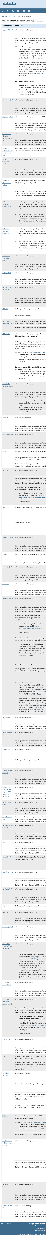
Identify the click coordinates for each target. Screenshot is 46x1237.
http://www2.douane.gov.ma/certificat (30, 628)
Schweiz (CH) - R (7, 872)
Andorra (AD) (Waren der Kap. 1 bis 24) (7, 161)
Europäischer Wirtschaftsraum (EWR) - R (7, 386)
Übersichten (15, 16)
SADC (4, 842)
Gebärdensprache (39, 1230)
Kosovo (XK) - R (7, 567)
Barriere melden (40, 1226)
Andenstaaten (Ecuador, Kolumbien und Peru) (7, 137)
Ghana (4, 451)
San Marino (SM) (7, 857)
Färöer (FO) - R (7, 417)
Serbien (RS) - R (7, 889)
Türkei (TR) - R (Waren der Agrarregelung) (7, 1001)
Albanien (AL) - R (7, 100)
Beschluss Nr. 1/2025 (29, 959)
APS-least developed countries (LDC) (7, 204)
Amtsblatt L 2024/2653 (36, 58)
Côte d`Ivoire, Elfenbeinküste (7, 322)
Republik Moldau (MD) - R (7, 826)
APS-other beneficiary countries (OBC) (7, 231)
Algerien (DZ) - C (7, 117)
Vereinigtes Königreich (5, 1074)
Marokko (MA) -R (7, 598)
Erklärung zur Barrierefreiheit (36, 1224)
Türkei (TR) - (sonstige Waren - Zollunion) (7, 946)
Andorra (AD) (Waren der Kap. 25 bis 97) (7, 182)
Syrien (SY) (5, 912)
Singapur (5, 906)
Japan (4, 507)
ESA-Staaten (6, 334)
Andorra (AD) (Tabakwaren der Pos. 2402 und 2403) (7, 151)
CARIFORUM (6, 273)
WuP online (9, 3)
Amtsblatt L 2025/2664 (36, 691)
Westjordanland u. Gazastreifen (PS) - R (7, 1143)
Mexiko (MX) (6, 717)
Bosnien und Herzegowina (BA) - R (6, 258)
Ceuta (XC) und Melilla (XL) (6, 288)
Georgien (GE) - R (7, 434)
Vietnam (4, 1116)
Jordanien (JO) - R (7, 537)
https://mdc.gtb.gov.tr (27, 970)
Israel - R (5, 470)
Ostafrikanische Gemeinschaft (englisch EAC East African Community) (7, 791)
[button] (2, 10)
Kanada (4, 554)
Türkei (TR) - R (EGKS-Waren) (6, 983)
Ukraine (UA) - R (7, 1039)
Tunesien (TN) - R (7, 927)
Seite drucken (7, 1224)
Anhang (35, 644)
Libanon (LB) (6, 584)
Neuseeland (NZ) (7, 749)
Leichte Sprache (40, 1228)
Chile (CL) (5, 309)
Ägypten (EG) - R (7, 30)
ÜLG (3, 1056)
